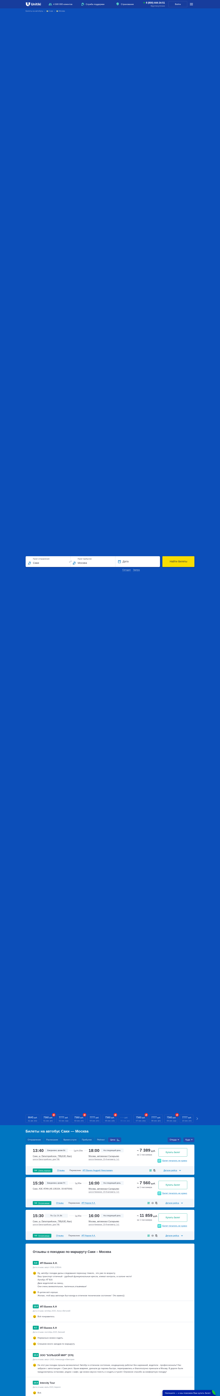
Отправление (34, 1139)
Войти (178, 4)
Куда (187, 1139)
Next (197, 1119)
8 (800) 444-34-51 (155, 3)
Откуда (173, 1139)
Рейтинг (101, 1139)
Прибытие (87, 1139)
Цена (112, 1139)
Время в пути (69, 1139)
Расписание (52, 1139)
